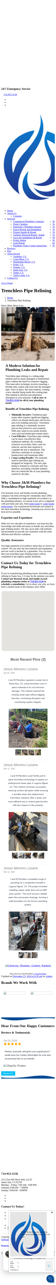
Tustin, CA (18, 272)
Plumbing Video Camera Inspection (30, 245)
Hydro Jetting (19, 240)
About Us (11, 213)
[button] (21, 604)
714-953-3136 (10, 94)
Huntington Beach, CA (24, 262)
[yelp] (8, 105)
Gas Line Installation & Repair (27, 237)
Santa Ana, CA (20, 270)
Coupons (17, 216)
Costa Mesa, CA (21, 259)
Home (10, 210)
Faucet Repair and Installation (27, 229)
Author (49, 976)
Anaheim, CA (19, 256)
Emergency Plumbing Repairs (27, 227)
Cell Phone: (12, 1266)
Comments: (13, 1270)
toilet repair (34, 503)
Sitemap (5, 1239)
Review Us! (8, 1073)
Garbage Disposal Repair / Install (28, 235)
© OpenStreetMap (39, 974)
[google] (8, 102)
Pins (9, 251)
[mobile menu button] (2, 110)
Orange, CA (19, 267)
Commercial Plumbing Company (28, 221)
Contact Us (12, 278)
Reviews (11, 248)
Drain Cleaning (20, 224)
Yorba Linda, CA (21, 275)
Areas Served (13, 254)
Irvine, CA (18, 264)
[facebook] (8, 99)
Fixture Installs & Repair (24, 232)
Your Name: (12, 1262)
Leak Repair (19, 243)
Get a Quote (7, 283)
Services (11, 218)
